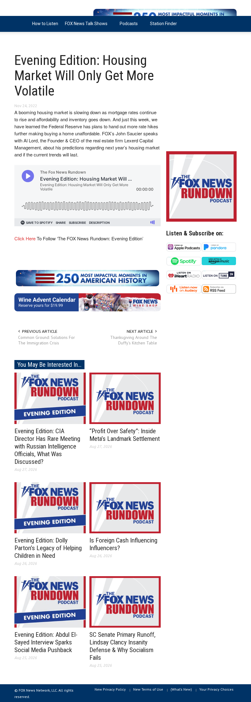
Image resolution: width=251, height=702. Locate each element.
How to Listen (45, 23)
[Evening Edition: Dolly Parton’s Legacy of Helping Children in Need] (50, 507)
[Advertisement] (201, 101)
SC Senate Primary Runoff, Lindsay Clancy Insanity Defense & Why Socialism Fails (122, 646)
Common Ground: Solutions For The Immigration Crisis (46, 340)
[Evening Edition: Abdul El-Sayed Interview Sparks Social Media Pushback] (50, 601)
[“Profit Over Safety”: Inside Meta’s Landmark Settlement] (125, 397)
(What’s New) (181, 689)
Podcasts (127, 26)
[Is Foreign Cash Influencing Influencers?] (125, 507)
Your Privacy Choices (216, 689)
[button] (230, 23)
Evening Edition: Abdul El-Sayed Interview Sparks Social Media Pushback (45, 642)
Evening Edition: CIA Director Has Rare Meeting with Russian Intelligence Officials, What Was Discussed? (47, 446)
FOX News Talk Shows (84, 26)
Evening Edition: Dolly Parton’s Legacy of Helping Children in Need (48, 548)
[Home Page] (21, 24)
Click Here (25, 238)
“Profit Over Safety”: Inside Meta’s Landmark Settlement (124, 434)
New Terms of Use (148, 689)
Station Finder (163, 23)
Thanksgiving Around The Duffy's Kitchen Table (133, 340)
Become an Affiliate (37, 39)
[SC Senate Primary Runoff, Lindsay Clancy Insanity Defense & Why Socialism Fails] (125, 601)
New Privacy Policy (110, 689)
